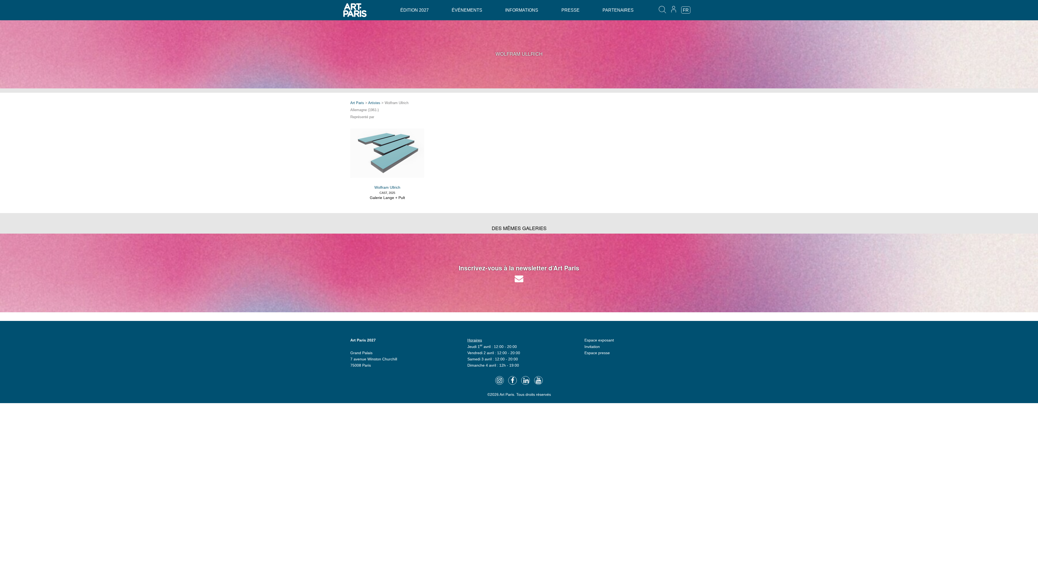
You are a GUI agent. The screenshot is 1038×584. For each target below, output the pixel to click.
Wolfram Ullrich (387, 187)
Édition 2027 (414, 10)
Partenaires (618, 10)
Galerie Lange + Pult (387, 197)
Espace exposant (599, 340)
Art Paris (357, 103)
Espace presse (597, 353)
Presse (570, 10)
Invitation (592, 346)
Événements (467, 10)
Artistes (374, 103)
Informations (521, 10)
